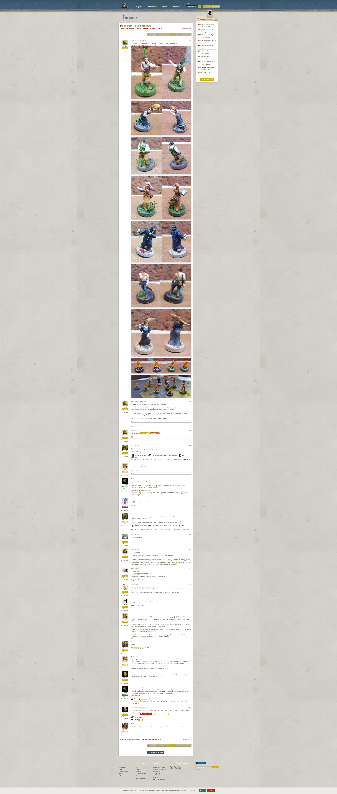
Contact (155, 777)
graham (125, 540)
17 (183, 34)
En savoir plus (193, 790)
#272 (190, 584)
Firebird (125, 484)
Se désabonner (200, 769)
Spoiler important (146, 714)
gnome (125, 574)
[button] (188, 3)
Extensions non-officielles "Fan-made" (137, 28)
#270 (190, 549)
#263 (190, 430)
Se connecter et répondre (156, 753)
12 (165, 34)
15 (175, 34)
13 (168, 34)
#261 (190, 40)
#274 (190, 614)
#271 (190, 568)
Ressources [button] (152, 7)
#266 (190, 479)
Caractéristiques (123, 771)
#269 (190, 534)
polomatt (125, 647)
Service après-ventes (159, 779)
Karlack (125, 713)
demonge (125, 589)
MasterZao (125, 451)
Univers (121, 769)
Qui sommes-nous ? (159, 767)
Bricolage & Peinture (156, 28)
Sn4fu (125, 407)
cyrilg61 (125, 677)
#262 (190, 401)
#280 (190, 724)
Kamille (125, 504)
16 (179, 34)
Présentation (122, 767)
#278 (190, 687)
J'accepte (202, 791)
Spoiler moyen (154, 433)
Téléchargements (141, 773)
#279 (190, 707)
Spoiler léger (145, 433)
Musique (138, 771)
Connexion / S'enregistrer (212, 6)
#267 (190, 499)
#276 (190, 656)
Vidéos (138, 769)
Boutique (176, 7)
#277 (190, 672)
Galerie (121, 776)
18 (186, 34)
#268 (190, 514)
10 (157, 34)
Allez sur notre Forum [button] (207, 79)
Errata (137, 776)
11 (161, 34)
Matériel (121, 773)
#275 (190, 642)
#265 (190, 464)
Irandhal (125, 46)
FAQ (137, 767)
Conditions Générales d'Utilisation (159, 770)
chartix (125, 662)
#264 (190, 445)
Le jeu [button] (138, 7)
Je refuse (211, 791)
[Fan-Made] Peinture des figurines (138, 25)
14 (172, 34)
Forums (164, 7)
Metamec (125, 619)
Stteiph (125, 729)
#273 (190, 599)
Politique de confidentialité (157, 774)
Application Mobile (141, 778)
